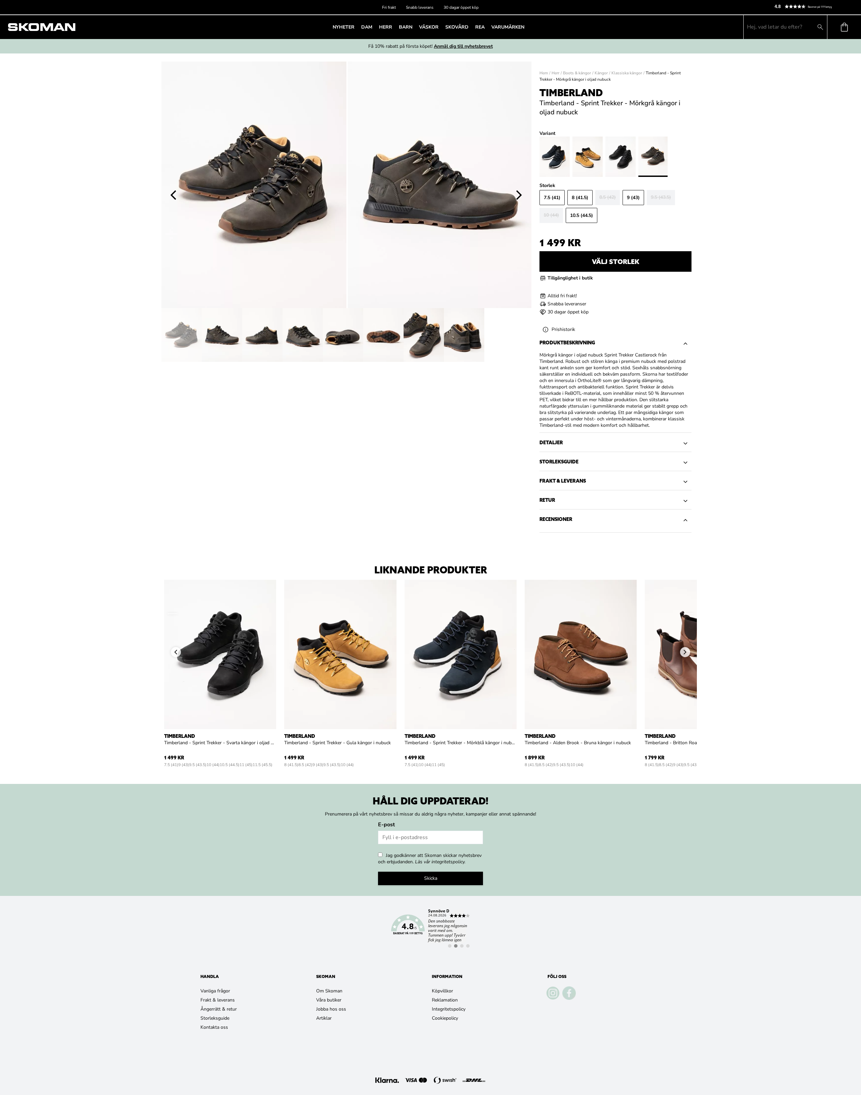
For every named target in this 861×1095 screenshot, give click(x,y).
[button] (815, 6)
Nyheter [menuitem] (343, 27)
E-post (386, 824)
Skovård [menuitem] (457, 27)
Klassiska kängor (626, 73)
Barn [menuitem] (405, 27)
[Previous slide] (173, 195)
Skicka (430, 878)
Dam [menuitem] (366, 27)
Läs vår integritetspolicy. (440, 862)
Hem (543, 73)
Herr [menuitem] (385, 27)
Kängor (601, 73)
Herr (555, 73)
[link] (430, 928)
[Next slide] (519, 195)
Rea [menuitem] (480, 27)
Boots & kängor (577, 73)
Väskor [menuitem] (429, 27)
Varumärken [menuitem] (507, 27)
